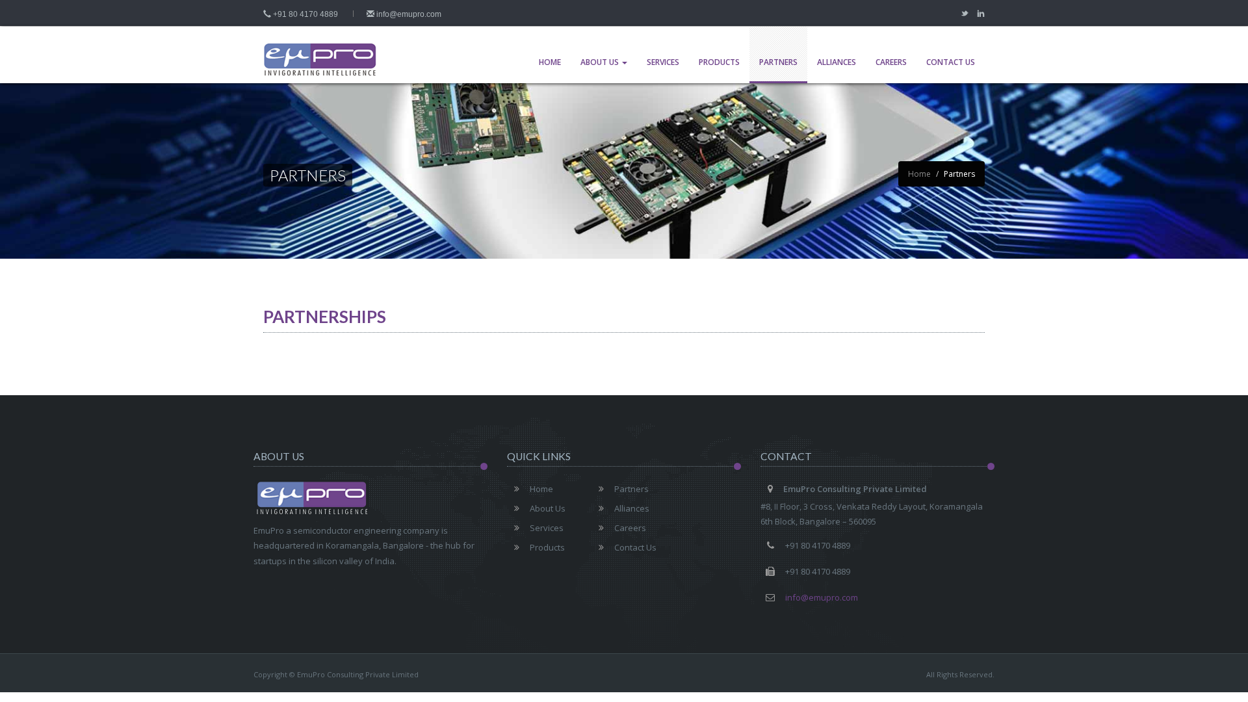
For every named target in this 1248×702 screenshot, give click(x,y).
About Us (600, 62)
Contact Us (950, 62)
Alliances (836, 62)
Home (550, 62)
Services (663, 62)
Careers (891, 62)
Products (719, 62)
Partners (778, 62)
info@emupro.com (407, 14)
